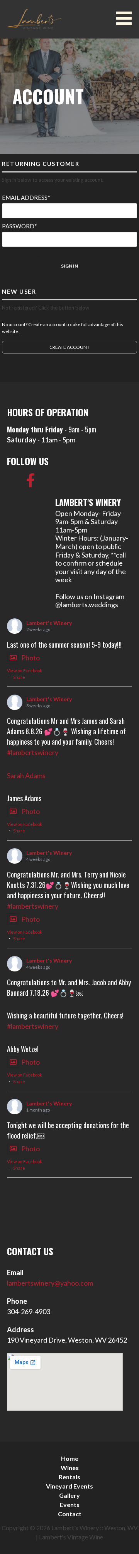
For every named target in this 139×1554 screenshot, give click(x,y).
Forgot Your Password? (25, 256)
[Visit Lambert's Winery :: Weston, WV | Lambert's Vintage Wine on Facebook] (30, 483)
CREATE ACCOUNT (69, 347)
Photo (30, 657)
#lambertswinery (32, 752)
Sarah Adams (26, 775)
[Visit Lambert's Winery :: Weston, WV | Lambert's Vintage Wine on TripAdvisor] (14, 483)
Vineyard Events (69, 1486)
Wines (70, 1467)
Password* (19, 226)
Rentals (69, 1476)
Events (70, 1504)
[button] (126, 18)
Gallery (69, 1495)
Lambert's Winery (49, 623)
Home (69, 1458)
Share (19, 677)
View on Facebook (24, 670)
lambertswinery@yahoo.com (50, 1283)
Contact (69, 1513)
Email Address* (26, 197)
